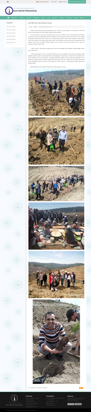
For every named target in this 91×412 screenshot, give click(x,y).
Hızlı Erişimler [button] (54, 1)
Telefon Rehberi (63, 1)
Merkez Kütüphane (30, 399)
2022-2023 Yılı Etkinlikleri (10, 33)
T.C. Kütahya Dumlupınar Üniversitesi (77, 1)
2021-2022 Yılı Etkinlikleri (10, 30)
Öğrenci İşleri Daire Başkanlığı (32, 403)
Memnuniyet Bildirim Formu (43, 1)
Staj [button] (49, 17)
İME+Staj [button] (54, 17)
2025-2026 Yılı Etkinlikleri (10, 42)
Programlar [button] (36, 17)
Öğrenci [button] (43, 17)
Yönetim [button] (22, 17)
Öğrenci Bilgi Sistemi (30, 401)
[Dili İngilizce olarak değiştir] (8, 2)
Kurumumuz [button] (14, 17)
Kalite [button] (75, 17)
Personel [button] (28, 17)
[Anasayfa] (8, 17)
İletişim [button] (81, 17)
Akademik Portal (30, 405)
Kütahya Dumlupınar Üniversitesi (33, 398)
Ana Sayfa (30, 26)
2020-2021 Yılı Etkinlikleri (10, 26)
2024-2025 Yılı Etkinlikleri (10, 39)
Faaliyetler (35, 26)
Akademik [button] (69, 17)
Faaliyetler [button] (61, 17)
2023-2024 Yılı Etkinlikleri (10, 36)
